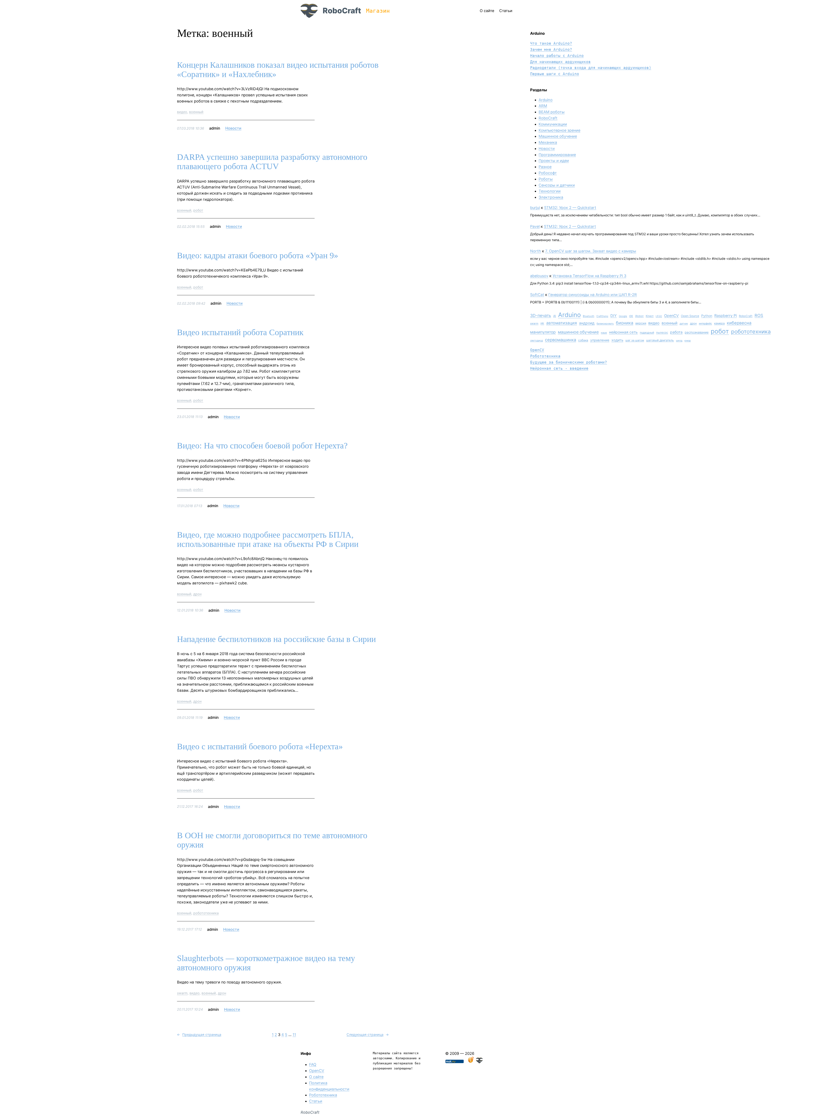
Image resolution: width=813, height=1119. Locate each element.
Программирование (557, 154)
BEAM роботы (552, 112)
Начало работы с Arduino (557, 55)
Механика (548, 142)
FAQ (312, 1064)
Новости (233, 128)
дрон (197, 594)
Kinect (650, 316)
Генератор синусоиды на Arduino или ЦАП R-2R (592, 294)
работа (676, 332)
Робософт (548, 173)
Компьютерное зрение (559, 130)
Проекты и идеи (554, 160)
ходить (617, 340)
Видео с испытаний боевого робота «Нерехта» (260, 746)
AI (554, 316)
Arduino (546, 100)
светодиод (536, 340)
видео (182, 112)
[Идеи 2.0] (470, 1062)
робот (198, 210)
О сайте (316, 1077)
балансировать (605, 323)
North (535, 251)
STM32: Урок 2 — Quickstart (570, 207)
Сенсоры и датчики (557, 185)
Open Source (690, 316)
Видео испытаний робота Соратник (240, 332)
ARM (543, 106)
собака (583, 340)
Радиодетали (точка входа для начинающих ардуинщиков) (590, 67)
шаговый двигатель (660, 340)
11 (294, 1034)
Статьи (315, 1101)
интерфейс (705, 323)
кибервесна (739, 322)
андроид (587, 323)
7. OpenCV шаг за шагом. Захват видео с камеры (590, 251)
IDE (631, 316)
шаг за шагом (634, 340)
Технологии (550, 191)
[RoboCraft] (479, 1062)
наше (604, 332)
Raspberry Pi (725, 315)
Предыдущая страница (199, 1034)
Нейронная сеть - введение (559, 368)
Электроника (551, 197)
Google (623, 316)
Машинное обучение (558, 136)
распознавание (697, 332)
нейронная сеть (623, 332)
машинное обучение (578, 332)
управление (599, 340)
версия (640, 323)
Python (706, 316)
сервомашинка (560, 339)
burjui (535, 207)
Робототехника (545, 356)
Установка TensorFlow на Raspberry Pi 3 (589, 276)
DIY (613, 315)
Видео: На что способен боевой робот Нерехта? (262, 445)
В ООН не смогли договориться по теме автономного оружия (272, 840)
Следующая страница (368, 1034)
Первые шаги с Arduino (554, 74)
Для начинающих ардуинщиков (560, 61)
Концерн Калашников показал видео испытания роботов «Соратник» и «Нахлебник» (278, 69)
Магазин (378, 11)
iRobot (639, 316)
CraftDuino (602, 316)
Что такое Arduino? (551, 43)
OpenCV (671, 315)
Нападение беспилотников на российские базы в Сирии (276, 639)
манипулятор (543, 332)
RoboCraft (342, 10)
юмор (687, 340)
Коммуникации (553, 124)
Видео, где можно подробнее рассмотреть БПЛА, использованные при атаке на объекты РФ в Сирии (267, 539)
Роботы (546, 179)
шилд (679, 340)
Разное (545, 167)
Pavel (535, 226)
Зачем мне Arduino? (551, 49)
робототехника (206, 913)
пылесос (662, 332)
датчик (684, 323)
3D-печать (540, 315)
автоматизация (561, 322)
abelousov (539, 276)
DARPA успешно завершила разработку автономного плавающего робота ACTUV (272, 161)
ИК (542, 323)
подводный (647, 332)
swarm (182, 993)
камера (719, 323)
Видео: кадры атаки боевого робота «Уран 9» (257, 255)
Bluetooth (588, 316)
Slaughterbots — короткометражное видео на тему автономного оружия (266, 963)
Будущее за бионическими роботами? (568, 362)
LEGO (659, 316)
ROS (759, 315)
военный (196, 112)
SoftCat (537, 294)
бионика (624, 322)
